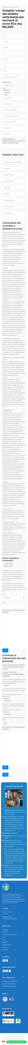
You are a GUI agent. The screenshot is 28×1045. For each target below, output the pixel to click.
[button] (17, 1042)
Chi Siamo (4, 932)
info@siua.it (5, 913)
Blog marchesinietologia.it (9, 984)
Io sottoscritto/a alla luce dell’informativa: (13, 674)
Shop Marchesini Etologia (8, 986)
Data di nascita (6, 82)
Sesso (6, 91)
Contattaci (5, 949)
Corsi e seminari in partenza (9, 934)
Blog (3, 937)
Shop (3, 939)
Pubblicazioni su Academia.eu (9, 981)
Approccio (4, 942)
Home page (5, 929)
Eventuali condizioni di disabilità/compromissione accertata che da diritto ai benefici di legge (13, 141)
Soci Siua (4, 947)
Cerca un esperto (6, 944)
